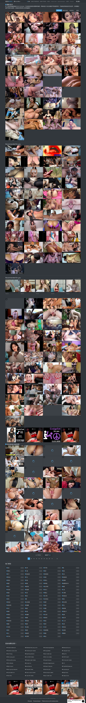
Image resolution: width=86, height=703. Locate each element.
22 (57, 558)
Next (47, 555)
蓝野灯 (67, 1)
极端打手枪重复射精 (35, 1)
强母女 (48, 1)
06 (41, 558)
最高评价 (72, 10)
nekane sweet (54, 1)
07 (44, 558)
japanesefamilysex (61, 1)
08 (46, 558)
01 (28, 558)
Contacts (30, 701)
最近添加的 (66, 10)
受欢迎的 (59, 10)
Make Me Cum (54, 292)
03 (34, 558)
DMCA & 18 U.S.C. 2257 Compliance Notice (50, 701)
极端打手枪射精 (43, 1)
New (8, 1)
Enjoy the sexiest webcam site (41, 292)
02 (31, 558)
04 (36, 558)
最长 (78, 10)
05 (39, 558)
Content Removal (37, 701)
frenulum (72, 1)
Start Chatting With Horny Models (12, 292)
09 (49, 558)
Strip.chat (7, 293)
